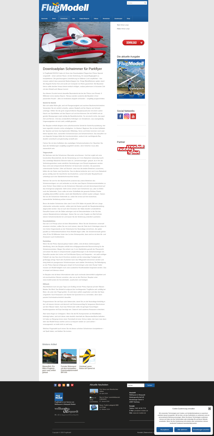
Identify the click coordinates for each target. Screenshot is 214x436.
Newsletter (106, 18)
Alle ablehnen (182, 430)
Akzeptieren (164, 430)
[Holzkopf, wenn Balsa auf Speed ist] (87, 356)
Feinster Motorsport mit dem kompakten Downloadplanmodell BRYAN (69, 369)
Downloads (64, 18)
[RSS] (63, 385)
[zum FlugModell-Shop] (131, 79)
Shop (128, 18)
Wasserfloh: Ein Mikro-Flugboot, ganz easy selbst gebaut (49, 369)
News (54, 18)
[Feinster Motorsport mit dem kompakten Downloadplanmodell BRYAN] (69, 356)
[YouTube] (72, 385)
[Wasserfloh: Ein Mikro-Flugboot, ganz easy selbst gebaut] (50, 356)
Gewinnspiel (118, 18)
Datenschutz (148, 432)
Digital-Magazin (84, 18)
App (73, 18)
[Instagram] (59, 385)
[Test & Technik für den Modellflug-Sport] (65, 7)
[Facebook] (55, 385)
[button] (209, 409)
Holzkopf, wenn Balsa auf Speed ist (87, 367)
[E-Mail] (68, 385)
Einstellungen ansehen (201, 430)
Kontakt (140, 432)
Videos (96, 18)
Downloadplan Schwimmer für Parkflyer (72, 69)
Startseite (44, 18)
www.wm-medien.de (139, 413)
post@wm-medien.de (141, 410)
